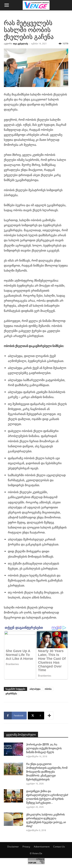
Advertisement (42, 846)
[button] (6, 5)
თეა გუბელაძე (20, 43)
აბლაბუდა (35, 688)
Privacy (26, 846)
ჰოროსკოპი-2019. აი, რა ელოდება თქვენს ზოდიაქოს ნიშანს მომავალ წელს (44, 748)
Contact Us (59, 846)
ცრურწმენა (11, 693)
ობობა (48, 688)
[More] (49, 715)
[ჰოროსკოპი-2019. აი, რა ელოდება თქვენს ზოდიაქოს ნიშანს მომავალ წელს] (13, 749)
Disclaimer (13, 846)
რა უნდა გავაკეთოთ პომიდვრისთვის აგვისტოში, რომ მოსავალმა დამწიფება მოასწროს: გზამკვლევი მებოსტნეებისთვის (46, 771)
